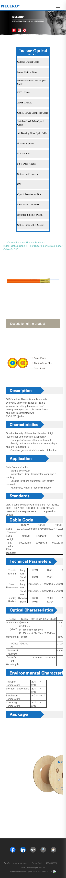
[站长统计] (54, 871)
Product (39, 242)
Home (29, 242)
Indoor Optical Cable (14, 245)
